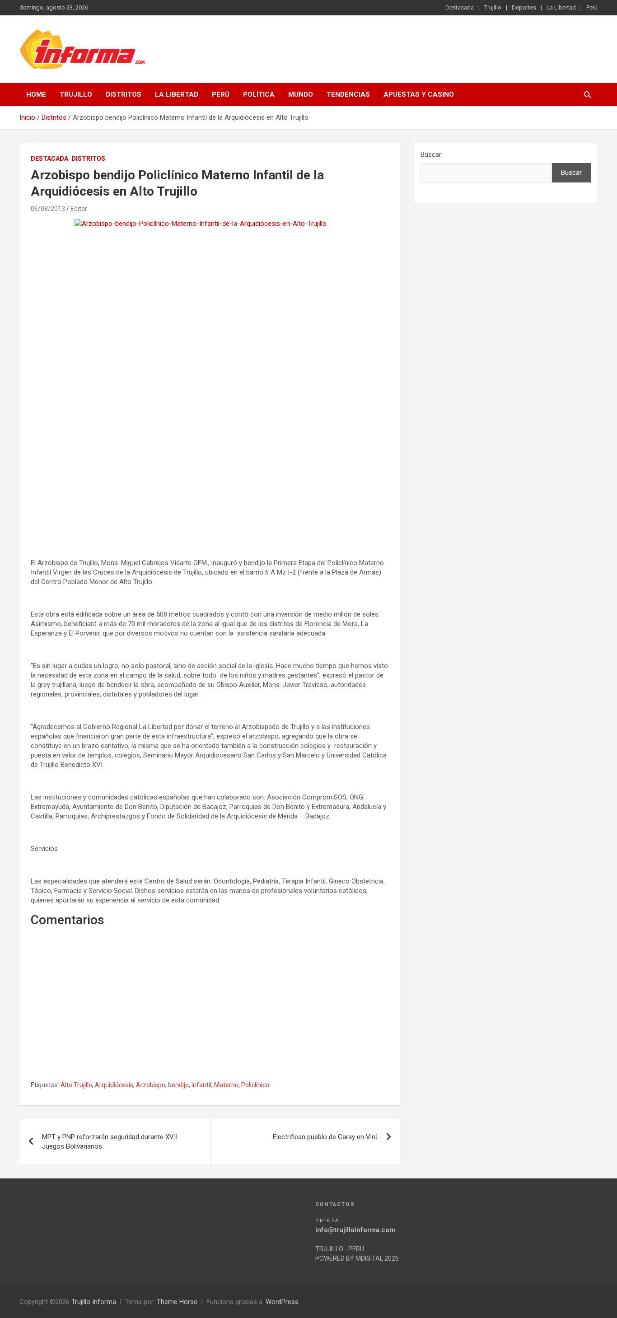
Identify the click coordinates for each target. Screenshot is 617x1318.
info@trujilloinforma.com (355, 1230)
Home (36, 94)
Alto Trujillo (76, 1085)
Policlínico (255, 1085)
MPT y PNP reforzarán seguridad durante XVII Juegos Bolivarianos (110, 1141)
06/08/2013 (48, 208)
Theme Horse (177, 1302)
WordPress (282, 1302)
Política (259, 94)
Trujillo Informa (93, 1302)
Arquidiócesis (114, 1085)
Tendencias (348, 94)
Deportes (524, 7)
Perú (592, 7)
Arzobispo (150, 1085)
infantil (201, 1085)
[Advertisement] (210, 472)
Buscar (431, 154)
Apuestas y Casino (418, 94)
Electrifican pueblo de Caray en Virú (325, 1137)
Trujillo (492, 7)
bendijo (178, 1085)
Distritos (123, 94)
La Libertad (561, 7)
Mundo (300, 94)
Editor (78, 208)
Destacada (459, 7)
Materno (226, 1085)
